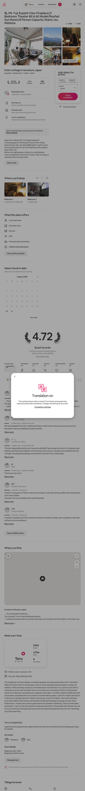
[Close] (14, 376)
